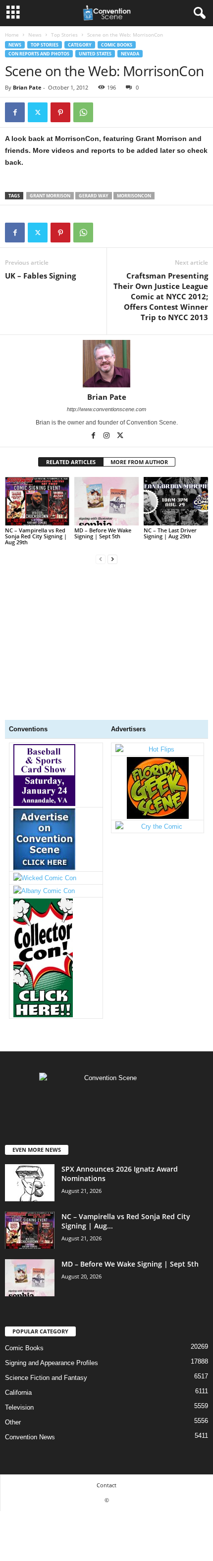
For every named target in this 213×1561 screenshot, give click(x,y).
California (18, 1392)
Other (13, 1422)
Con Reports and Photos (38, 53)
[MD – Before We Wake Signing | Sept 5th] (106, 501)
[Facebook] (15, 112)
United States (95, 53)
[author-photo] (106, 363)
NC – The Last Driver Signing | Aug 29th (170, 533)
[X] (38, 112)
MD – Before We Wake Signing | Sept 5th (102, 533)
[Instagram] (107, 436)
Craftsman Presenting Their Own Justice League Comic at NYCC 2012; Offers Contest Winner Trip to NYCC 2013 (160, 296)
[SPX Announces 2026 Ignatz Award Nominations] (29, 1182)
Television (19, 1407)
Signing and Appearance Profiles (51, 1363)
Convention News (30, 1437)
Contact (106, 1485)
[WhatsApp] (83, 112)
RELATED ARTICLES (71, 462)
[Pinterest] (60, 112)
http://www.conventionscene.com (106, 409)
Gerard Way (93, 195)
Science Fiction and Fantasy (46, 1377)
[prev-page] (101, 559)
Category (80, 45)
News (35, 34)
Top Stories (64, 34)
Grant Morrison (50, 195)
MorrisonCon (134, 195)
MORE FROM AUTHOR (139, 462)
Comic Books (116, 45)
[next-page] (112, 559)
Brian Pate (27, 87)
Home (12, 34)
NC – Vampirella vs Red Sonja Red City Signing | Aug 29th (36, 536)
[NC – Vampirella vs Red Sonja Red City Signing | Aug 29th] (37, 501)
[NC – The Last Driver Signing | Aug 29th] (176, 501)
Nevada (130, 53)
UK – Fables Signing (40, 276)
